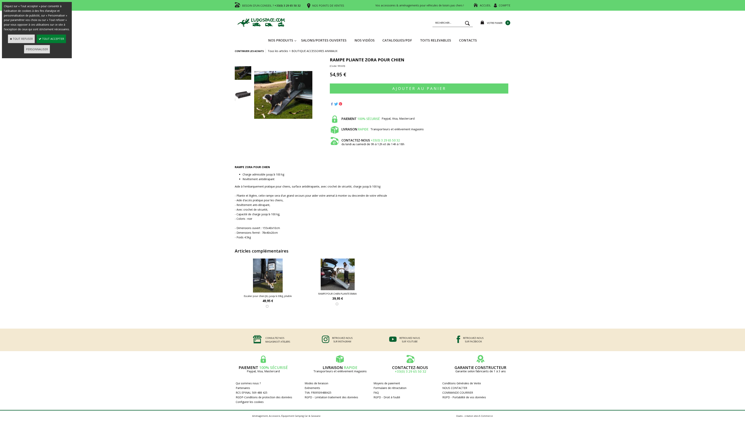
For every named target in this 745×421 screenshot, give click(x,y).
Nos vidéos (364, 40)
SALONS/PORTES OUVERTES (324, 40)
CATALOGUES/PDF (397, 40)
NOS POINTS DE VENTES (328, 5)
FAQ (376, 392)
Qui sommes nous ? (248, 383)
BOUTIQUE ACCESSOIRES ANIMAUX (314, 51)
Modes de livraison (316, 383)
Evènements (312, 388)
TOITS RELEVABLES (435, 40)
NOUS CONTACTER (454, 388)
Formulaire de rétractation (389, 388)
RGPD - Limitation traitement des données (331, 397)
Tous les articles (278, 51)
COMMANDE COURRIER (457, 392)
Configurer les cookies (250, 402)
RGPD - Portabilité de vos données (464, 397)
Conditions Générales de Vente (461, 383)
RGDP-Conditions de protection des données (264, 397)
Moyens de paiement (386, 383)
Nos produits (280, 40)
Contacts (468, 40)
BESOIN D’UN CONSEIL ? (271, 5)
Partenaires (243, 388)
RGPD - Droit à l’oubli (386, 397)
